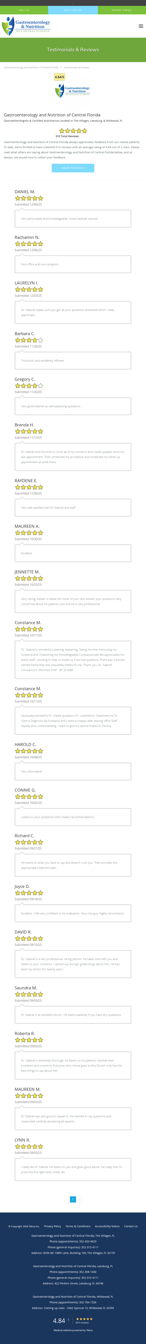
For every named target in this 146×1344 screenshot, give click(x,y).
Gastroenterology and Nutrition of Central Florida (31, 67)
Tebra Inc (34, 1226)
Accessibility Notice (107, 1226)
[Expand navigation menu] (141, 26)
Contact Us (131, 1226)
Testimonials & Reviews (76, 67)
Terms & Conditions (78, 1226)
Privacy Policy (52, 1226)
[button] (73, 10)
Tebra (89, 1330)
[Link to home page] (35, 26)
